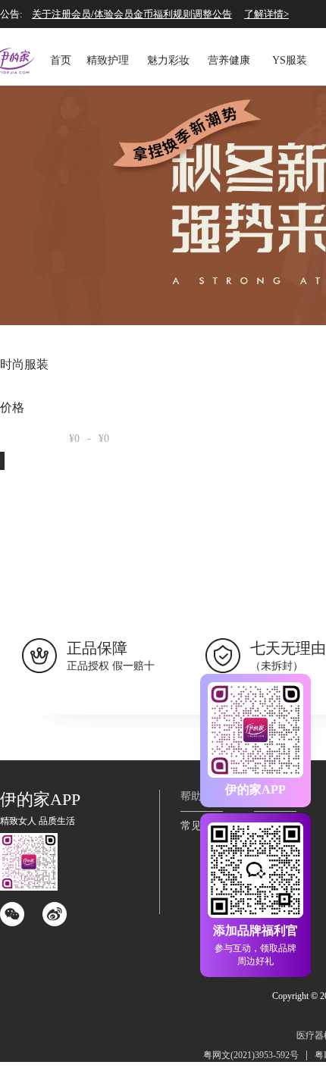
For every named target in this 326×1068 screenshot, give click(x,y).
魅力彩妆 (168, 60)
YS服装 (289, 60)
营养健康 (229, 60)
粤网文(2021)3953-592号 (251, 1055)
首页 (60, 60)
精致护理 (107, 60)
